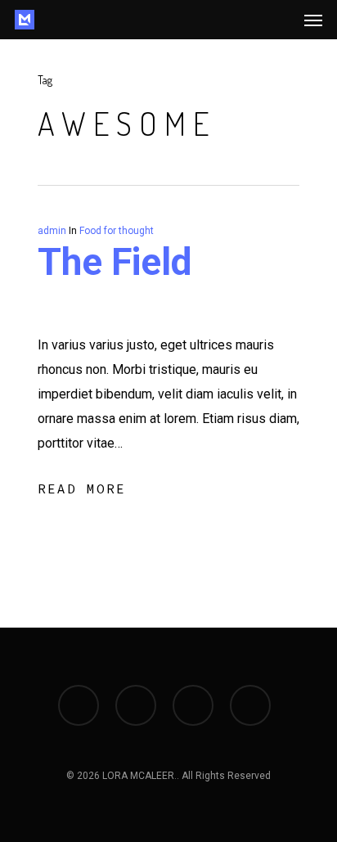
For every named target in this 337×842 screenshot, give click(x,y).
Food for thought (116, 230)
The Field (115, 262)
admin (52, 230)
